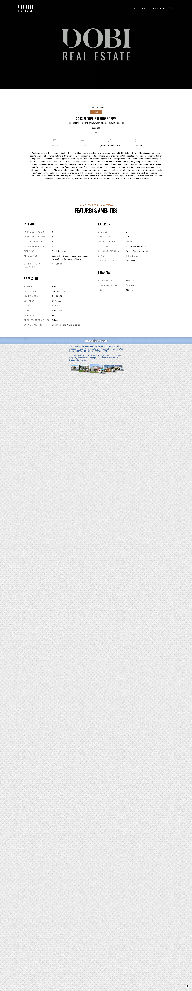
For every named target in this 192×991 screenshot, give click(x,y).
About (145, 8)
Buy (130, 8)
